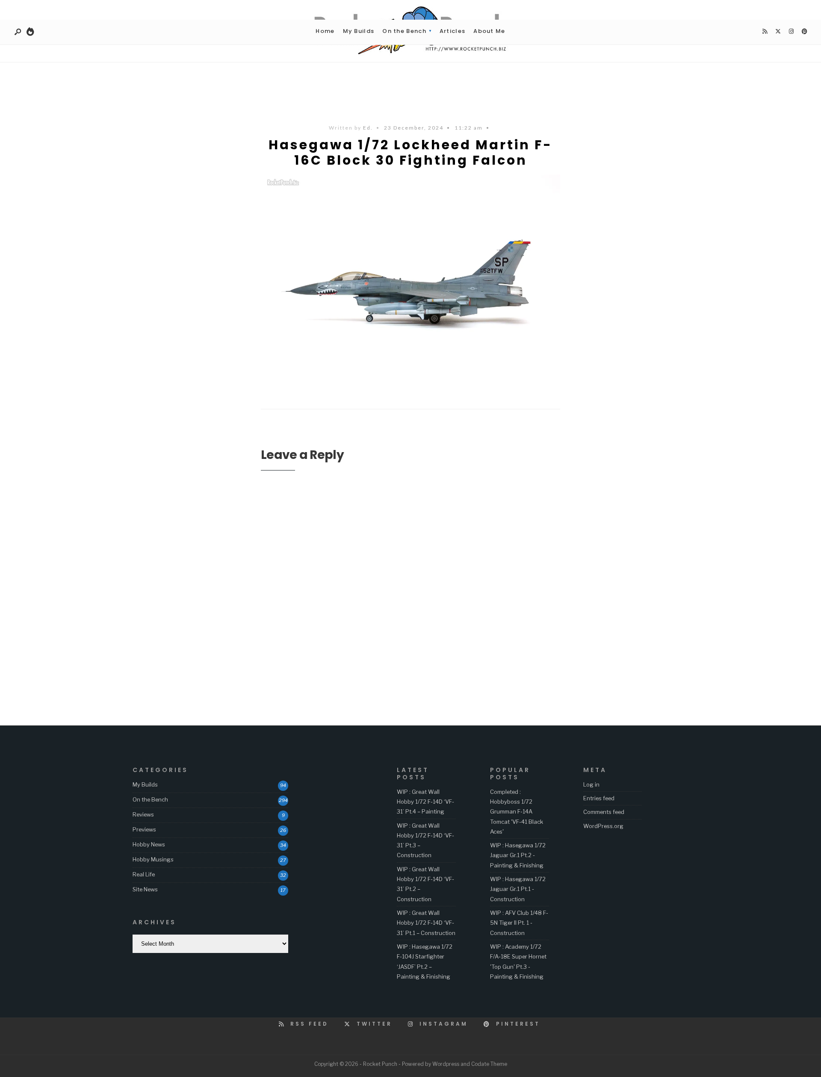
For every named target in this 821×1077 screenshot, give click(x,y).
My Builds (359, 31)
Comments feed (603, 811)
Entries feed (598, 798)
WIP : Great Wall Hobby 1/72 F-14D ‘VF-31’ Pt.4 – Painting (425, 801)
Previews (144, 829)
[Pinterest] (804, 32)
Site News (145, 889)
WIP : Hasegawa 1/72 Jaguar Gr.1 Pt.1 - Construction (518, 889)
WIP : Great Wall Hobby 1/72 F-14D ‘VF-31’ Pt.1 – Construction (426, 922)
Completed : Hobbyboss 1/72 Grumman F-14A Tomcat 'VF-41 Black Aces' (516, 811)
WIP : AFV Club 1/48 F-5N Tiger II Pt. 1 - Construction (519, 922)
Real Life (144, 874)
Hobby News (149, 844)
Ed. (368, 127)
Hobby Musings (153, 859)
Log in (591, 784)
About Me (489, 31)
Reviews (143, 814)
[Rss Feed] (765, 32)
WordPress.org (603, 826)
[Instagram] (791, 32)
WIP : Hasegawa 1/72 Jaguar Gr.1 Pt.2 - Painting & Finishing (518, 855)
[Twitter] (778, 32)
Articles (452, 31)
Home (325, 31)
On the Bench (404, 31)
